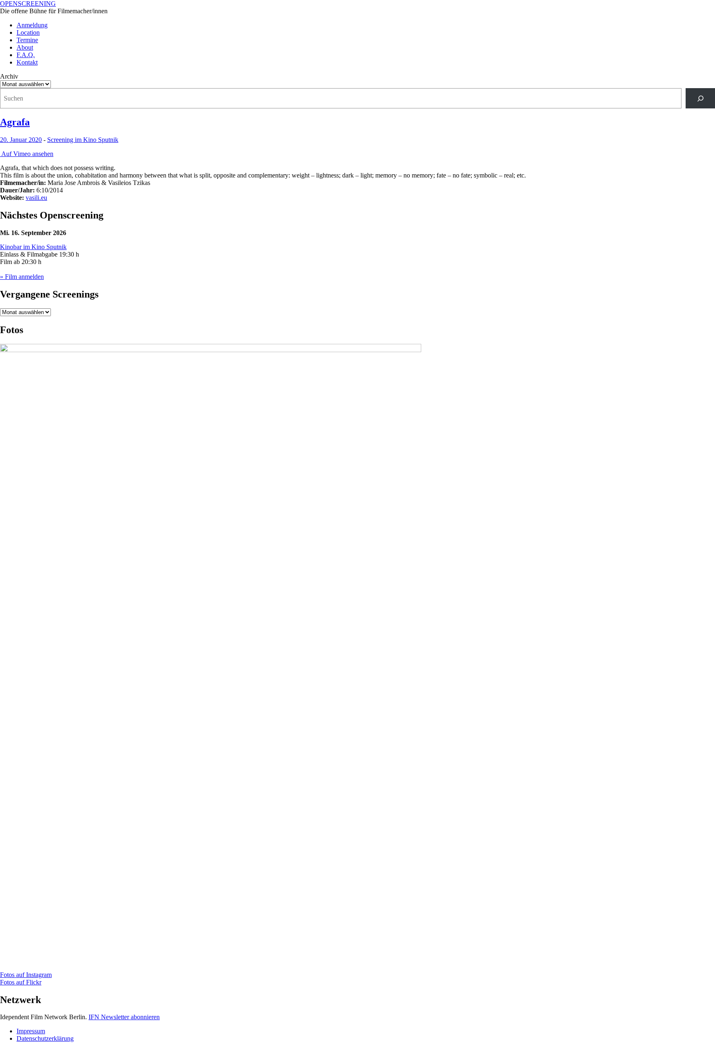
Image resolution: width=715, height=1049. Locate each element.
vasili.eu (36, 197)
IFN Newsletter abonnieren (124, 1016)
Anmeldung (32, 25)
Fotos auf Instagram (26, 974)
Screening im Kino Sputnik (82, 139)
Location (28, 32)
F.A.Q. (26, 54)
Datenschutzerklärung (45, 1038)
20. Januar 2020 (21, 139)
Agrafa (15, 122)
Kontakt (27, 62)
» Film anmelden (22, 276)
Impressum (31, 1031)
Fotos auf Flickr (20, 982)
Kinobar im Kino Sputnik (33, 246)
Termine (27, 39)
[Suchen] (700, 98)
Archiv (9, 76)
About (25, 47)
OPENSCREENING (28, 3)
